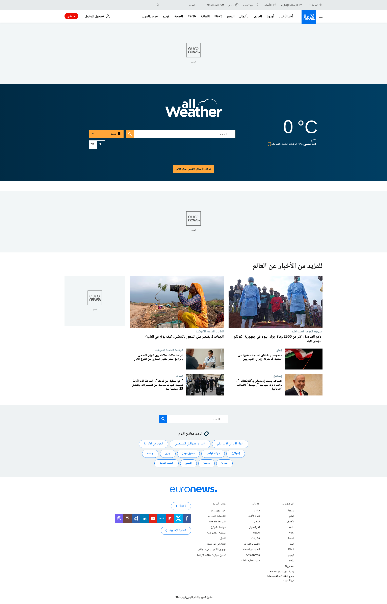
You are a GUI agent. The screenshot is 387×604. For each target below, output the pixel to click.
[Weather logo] (193, 111)
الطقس (256, 521)
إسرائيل (277, 376)
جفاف (150, 453)
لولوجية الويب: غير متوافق (212, 549)
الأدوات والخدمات (251, 549)
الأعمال (244, 16)
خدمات (256, 504)
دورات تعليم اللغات (250, 560)
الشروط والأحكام (217, 521)
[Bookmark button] (268, 144)
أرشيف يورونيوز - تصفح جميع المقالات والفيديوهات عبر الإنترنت (280, 576)
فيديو (166, 16)
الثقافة (205, 16)
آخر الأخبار (286, 16)
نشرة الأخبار (254, 516)
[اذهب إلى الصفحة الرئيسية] (309, 17)
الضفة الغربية (166, 463)
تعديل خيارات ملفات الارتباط (211, 555)
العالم (258, 16)
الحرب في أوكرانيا (153, 444)
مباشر (71, 16)
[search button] (158, 5)
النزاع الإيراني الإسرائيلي (230, 444)
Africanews (253, 555)
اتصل (223, 538)
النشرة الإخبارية (177, 530)
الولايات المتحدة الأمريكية (210, 331)
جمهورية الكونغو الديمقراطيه (307, 331)
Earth (192, 16)
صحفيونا (289, 566)
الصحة (178, 16)
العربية (315, 4)
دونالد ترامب (213, 453)
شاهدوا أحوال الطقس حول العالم (193, 169)
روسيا (206, 463)
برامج (291, 560)
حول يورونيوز (218, 510)
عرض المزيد (219, 504)
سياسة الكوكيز (218, 527)
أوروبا (270, 16)
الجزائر (179, 376)
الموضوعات (288, 504)
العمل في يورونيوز (216, 544)
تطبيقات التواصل (251, 544)
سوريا (224, 463)
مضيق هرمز (188, 453)
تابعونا (256, 532)
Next (218, 16)
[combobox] (178, 5)
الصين (188, 463)
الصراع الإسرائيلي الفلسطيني (190, 444)
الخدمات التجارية (217, 516)
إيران (279, 350)
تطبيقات (255, 538)
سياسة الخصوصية (216, 532)
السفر (230, 16)
